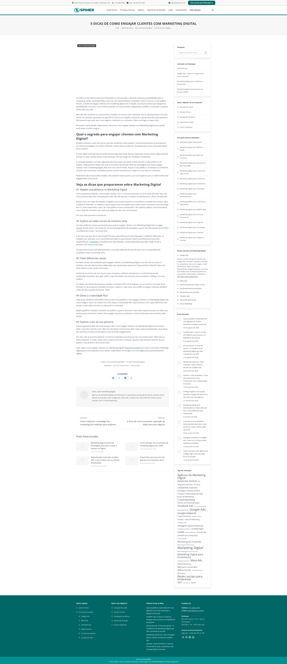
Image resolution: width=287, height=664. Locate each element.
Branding (197, 485)
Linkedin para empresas (187, 535)
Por (135, 362)
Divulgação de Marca (187, 117)
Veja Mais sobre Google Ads (187, 277)
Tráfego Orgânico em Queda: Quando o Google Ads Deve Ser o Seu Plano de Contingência (195, 394)
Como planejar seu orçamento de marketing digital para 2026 (154, 444)
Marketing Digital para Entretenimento (188, 195)
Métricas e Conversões (187, 567)
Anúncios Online (187, 481)
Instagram (94, 242)
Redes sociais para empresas (189, 578)
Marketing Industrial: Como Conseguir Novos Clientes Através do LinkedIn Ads (193, 365)
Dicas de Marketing (185, 496)
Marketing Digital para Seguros (191, 222)
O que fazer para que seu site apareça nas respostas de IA (152, 458)
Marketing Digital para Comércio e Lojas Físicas (192, 172)
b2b (199, 481)
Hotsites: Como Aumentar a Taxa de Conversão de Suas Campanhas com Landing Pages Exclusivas (195, 379)
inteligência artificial (183, 529)
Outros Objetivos (186, 127)
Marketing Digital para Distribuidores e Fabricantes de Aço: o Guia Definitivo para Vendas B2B (195, 409)
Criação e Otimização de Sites (190, 493)
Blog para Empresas (185, 484)
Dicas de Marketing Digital (86, 46)
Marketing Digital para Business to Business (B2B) (190, 90)
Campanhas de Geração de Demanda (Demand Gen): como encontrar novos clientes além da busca (195, 425)
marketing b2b (182, 539)
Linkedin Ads (201, 532)
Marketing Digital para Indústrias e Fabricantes (190, 82)
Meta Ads (196, 560)
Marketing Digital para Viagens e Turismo (192, 238)
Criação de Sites (87, 638)
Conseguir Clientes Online (188, 490)
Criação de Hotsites (88, 633)
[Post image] (82, 446)
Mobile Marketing (184, 564)
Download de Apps (187, 122)
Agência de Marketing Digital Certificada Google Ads (161, 662)
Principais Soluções (86, 612)
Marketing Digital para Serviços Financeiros (191, 215)
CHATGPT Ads (182, 68)
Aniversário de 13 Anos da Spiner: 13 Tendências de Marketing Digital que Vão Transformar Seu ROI (193, 350)
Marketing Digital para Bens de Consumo (191, 156)
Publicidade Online (197, 570)
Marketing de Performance (185, 545)
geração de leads (183, 510)
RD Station (181, 573)
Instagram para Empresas (190, 525)
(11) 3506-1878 (194, 608)
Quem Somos (84, 608)
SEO (179, 582)
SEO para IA (186, 583)
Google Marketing (184, 516)
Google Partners (196, 516)
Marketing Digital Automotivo (191, 142)
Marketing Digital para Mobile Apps (193, 209)
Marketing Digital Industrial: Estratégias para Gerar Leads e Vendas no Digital (104, 446)
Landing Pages (197, 528)
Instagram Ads (182, 523)
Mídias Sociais (184, 570)
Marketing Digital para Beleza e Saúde (191, 148)
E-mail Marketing (186, 499)
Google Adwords (186, 513)
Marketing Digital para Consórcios (192, 179)
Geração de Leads (186, 107)
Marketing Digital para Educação (192, 189)
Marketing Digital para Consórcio (187, 551)
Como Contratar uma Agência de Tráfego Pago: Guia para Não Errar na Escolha (195, 454)
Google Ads (198, 509)
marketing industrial (183, 561)
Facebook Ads (185, 505)
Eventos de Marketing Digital (188, 503)
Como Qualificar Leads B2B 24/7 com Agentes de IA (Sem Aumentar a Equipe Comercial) (195, 321)
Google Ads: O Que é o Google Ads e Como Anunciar (190, 74)
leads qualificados (190, 532)
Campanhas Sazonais (187, 487)
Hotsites (180, 519)
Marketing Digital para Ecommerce (193, 184)
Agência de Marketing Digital (121, 365)
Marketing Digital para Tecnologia (192, 227)
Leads (180, 532)
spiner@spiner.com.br (195, 611)
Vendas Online (185, 112)
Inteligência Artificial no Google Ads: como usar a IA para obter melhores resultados (195, 440)
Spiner (193, 583)
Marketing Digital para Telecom (191, 232)
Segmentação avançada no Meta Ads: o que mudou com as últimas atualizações (105, 460)
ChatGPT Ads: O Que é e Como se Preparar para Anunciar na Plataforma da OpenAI (194, 335)
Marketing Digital (135, 365)
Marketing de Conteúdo (189, 541)
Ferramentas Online (200, 506)
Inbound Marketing (192, 519)
